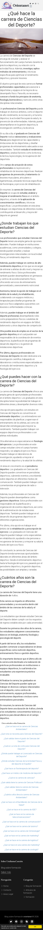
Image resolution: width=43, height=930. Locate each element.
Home (5, 886)
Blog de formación (33, 886)
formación (29, 897)
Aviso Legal (8, 894)
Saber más (6, 872)
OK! (35, 927)
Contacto (7, 890)
